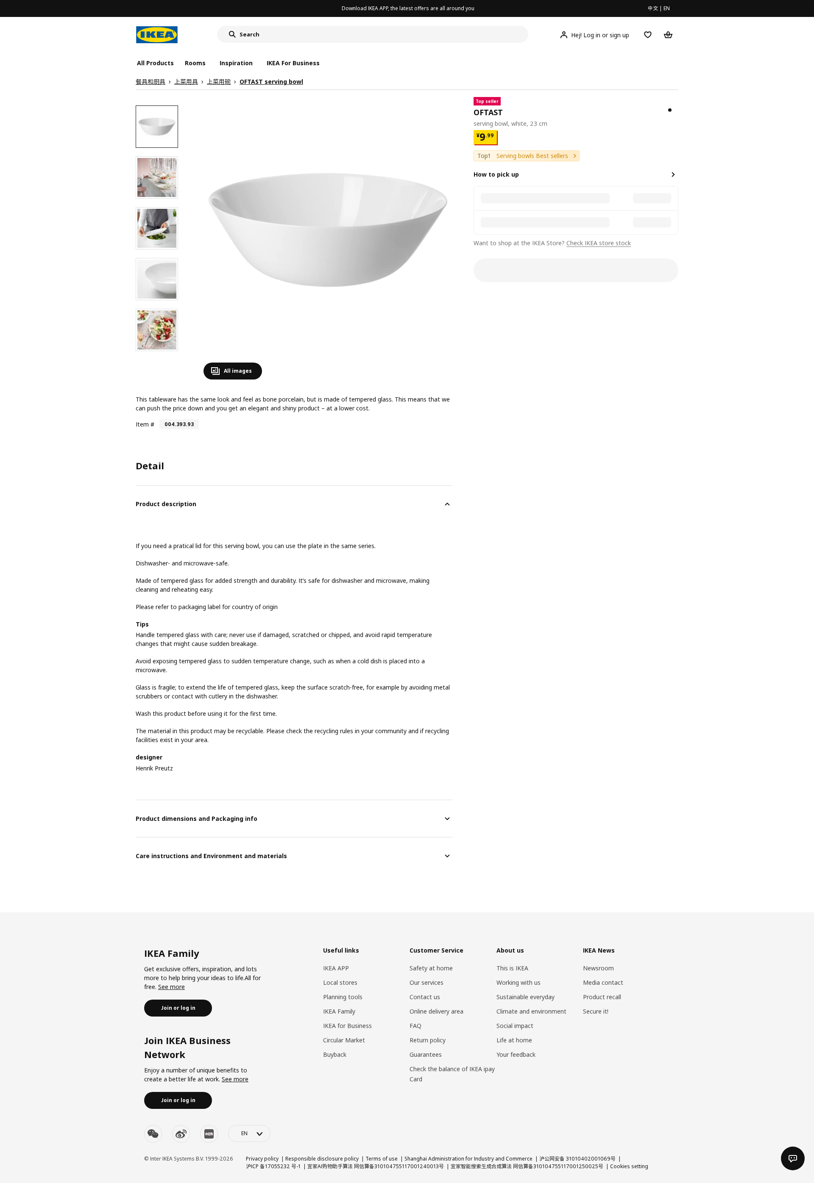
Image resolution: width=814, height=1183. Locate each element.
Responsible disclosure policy (322, 1158)
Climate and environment (531, 1011)
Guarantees (426, 1054)
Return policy (428, 1040)
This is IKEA (512, 968)
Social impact (514, 1026)
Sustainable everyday (525, 997)
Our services (426, 982)
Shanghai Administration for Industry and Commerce (468, 1158)
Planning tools (342, 997)
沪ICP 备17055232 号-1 (273, 1166)
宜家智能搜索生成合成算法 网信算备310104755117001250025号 (527, 1166)
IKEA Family (339, 1011)
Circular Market (344, 1040)
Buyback (334, 1054)
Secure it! (595, 1011)
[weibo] (181, 1134)
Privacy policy (262, 1158)
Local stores (340, 982)
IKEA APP (336, 968)
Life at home (514, 1040)
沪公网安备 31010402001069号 (577, 1158)
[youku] (209, 1134)
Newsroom (598, 968)
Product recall (602, 997)
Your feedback (515, 1054)
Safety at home (431, 968)
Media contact (603, 982)
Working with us (518, 982)
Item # (145, 424)
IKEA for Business (347, 1026)
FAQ (415, 1026)
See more (171, 987)
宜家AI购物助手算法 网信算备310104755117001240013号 (375, 1166)
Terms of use (381, 1158)
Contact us (425, 997)
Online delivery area (436, 1011)
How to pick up (496, 174)
